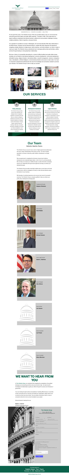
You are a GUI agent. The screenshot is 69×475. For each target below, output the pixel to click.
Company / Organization (40, 421)
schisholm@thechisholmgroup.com (48, 413)
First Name (37, 417)
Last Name (49, 417)
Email (36, 425)
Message (37, 434)
